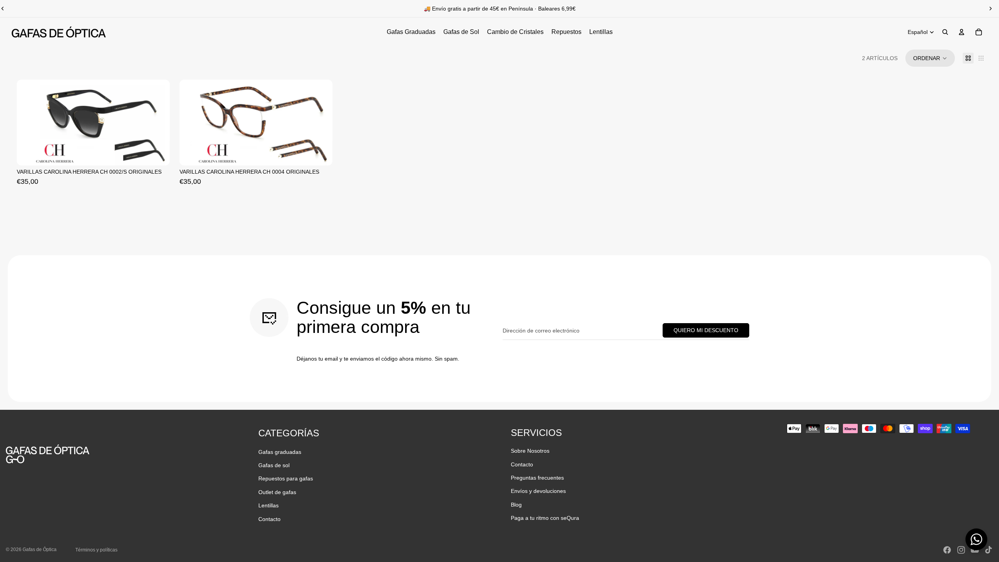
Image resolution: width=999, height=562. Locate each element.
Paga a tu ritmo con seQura (545, 518)
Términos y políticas (96, 550)
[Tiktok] (988, 550)
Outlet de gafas (277, 492)
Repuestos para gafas (285, 478)
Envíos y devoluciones (538, 491)
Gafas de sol (274, 465)
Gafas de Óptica (40, 549)
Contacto (269, 519)
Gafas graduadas (279, 452)
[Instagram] (961, 550)
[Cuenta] (961, 32)
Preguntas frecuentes (537, 478)
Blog (516, 505)
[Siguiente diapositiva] (990, 8)
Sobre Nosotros (530, 451)
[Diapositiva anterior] (191, 122)
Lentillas (268, 505)
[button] (930, 58)
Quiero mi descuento (706, 330)
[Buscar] (945, 32)
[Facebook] (947, 550)
